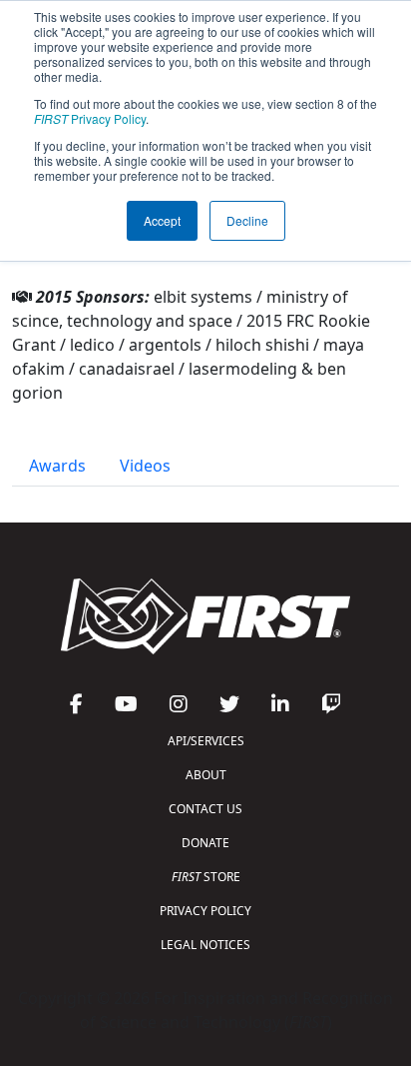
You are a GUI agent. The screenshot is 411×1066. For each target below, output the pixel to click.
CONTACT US (205, 808)
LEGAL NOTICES (205, 944)
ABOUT (206, 774)
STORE (206, 876)
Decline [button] (247, 220)
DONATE (205, 842)
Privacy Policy (90, 118)
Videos (145, 466)
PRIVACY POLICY (205, 910)
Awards (57, 466)
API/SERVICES (206, 740)
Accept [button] (162, 220)
